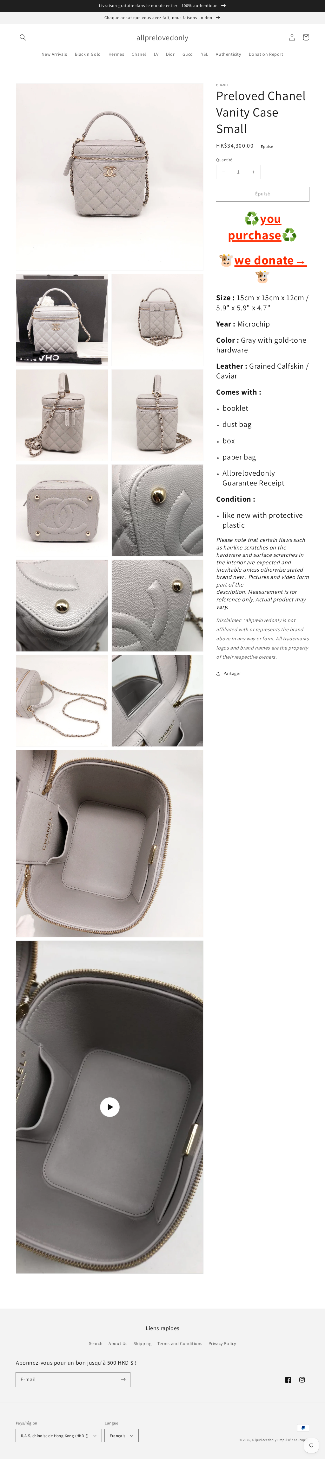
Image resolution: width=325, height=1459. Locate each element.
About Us (118, 1343)
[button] (23, 37)
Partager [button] (232, 673)
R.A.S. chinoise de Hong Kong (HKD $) (55, 1435)
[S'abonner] (123, 1379)
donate (279, 259)
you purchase (255, 226)
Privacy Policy (222, 1343)
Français (117, 1435)
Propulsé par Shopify (293, 1440)
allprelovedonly (264, 1440)
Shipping (143, 1343)
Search (96, 1343)
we (242, 259)
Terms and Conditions (179, 1343)
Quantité (224, 159)
